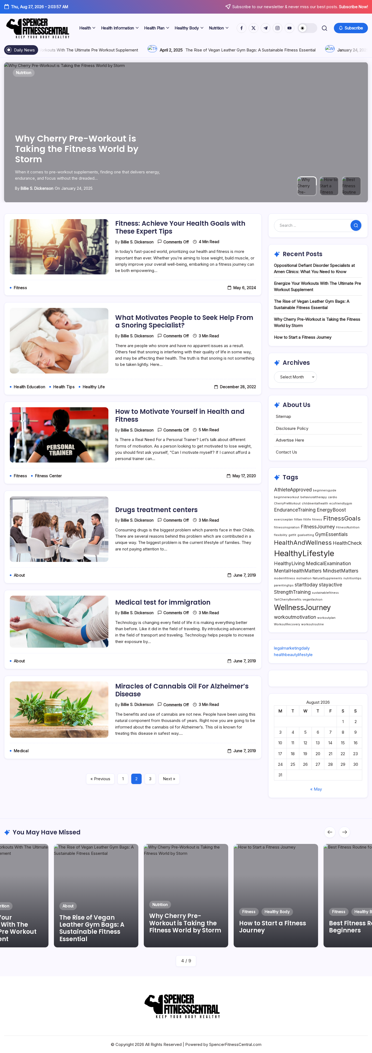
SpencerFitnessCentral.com (235, 1044)
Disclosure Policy (292, 428)
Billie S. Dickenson (37, 188)
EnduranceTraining (295, 510)
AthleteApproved (293, 489)
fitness (317, 519)
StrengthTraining (292, 592)
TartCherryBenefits (287, 599)
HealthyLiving (289, 563)
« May (316, 789)
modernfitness (284, 578)
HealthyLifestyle (304, 553)
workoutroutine (312, 624)
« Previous (100, 778)
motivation (304, 578)
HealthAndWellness (303, 542)
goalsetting (305, 535)
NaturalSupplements (327, 578)
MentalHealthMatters (298, 571)
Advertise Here (290, 440)
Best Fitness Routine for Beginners (278, 927)
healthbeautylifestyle (293, 654)
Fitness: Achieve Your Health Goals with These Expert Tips (180, 227)
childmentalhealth (315, 503)
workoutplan (326, 618)
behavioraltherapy (313, 497)
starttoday (306, 584)
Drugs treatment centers (156, 509)
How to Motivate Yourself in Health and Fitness (180, 415)
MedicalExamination (328, 563)
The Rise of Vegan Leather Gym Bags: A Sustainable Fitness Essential (208, 50)
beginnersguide (324, 490)
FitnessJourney (318, 526)
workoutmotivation (295, 617)
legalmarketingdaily (292, 648)
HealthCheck (347, 543)
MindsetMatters (340, 571)
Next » (169, 778)
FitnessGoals (342, 518)
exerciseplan (283, 519)
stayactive (330, 584)
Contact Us (286, 452)
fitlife (307, 519)
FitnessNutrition (347, 527)
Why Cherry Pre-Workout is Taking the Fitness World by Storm (76, 149)
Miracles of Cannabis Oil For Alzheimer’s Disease (182, 690)
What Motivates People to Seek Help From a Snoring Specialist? (184, 321)
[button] (307, 28)
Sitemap (283, 416)
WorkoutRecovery (287, 624)
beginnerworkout (286, 497)
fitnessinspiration (287, 527)
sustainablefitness (325, 593)
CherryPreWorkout (287, 503)
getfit (292, 535)
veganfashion (312, 599)
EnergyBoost (331, 510)
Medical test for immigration (163, 602)
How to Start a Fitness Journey (302, 337)
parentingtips (284, 585)
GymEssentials (331, 534)
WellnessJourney (302, 607)
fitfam (298, 519)
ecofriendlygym (340, 503)
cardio (332, 497)
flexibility (280, 535)
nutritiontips (352, 578)
